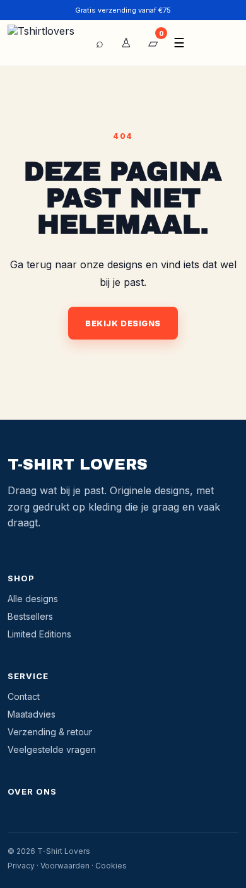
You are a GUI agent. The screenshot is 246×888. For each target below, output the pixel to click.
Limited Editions (39, 634)
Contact (24, 696)
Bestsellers (30, 616)
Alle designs (33, 598)
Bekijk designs (122, 323)
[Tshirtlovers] (44, 43)
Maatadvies (32, 714)
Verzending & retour (50, 731)
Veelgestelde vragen (52, 749)
